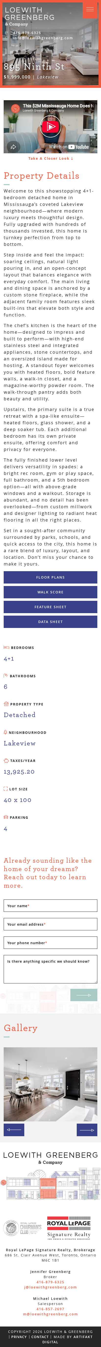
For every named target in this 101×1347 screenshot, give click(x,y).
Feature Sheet (51, 607)
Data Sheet (50, 621)
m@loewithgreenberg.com (50, 1314)
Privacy (19, 1336)
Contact (40, 1336)
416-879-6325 (26, 32)
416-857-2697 (50, 1309)
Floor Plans (50, 577)
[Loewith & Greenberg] (29, 16)
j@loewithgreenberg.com (50, 1287)
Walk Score (51, 592)
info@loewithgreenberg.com (42, 38)
